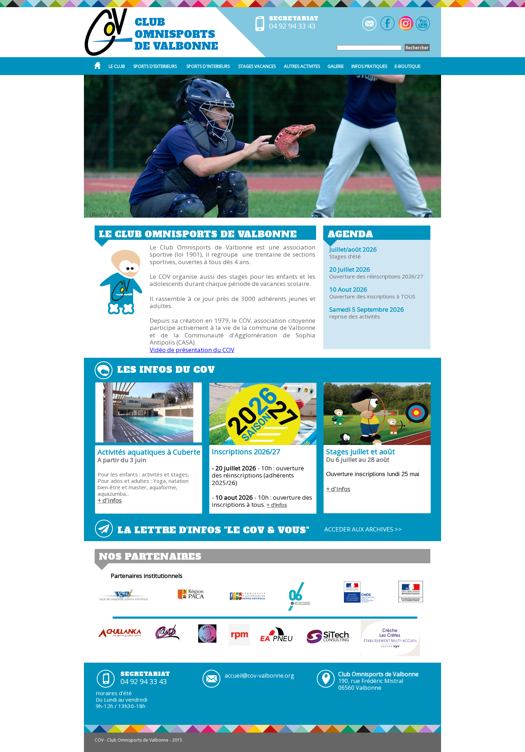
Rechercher (417, 48)
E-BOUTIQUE (407, 66)
